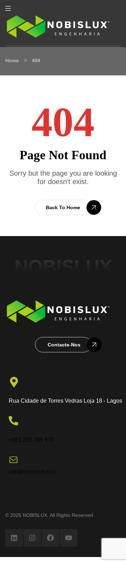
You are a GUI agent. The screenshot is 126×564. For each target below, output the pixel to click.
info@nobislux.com (32, 472)
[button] (63, 207)
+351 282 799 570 (31, 440)
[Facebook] (50, 538)
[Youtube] (68, 538)
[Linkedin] (14, 538)
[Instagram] (32, 538)
